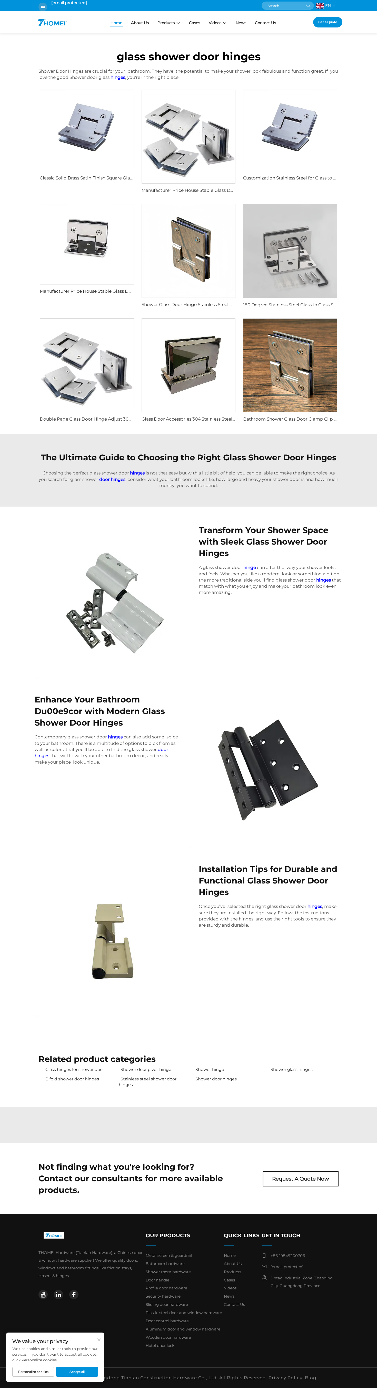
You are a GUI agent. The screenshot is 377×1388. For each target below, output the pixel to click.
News (241, 22)
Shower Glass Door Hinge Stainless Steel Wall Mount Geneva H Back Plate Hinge (228, 304)
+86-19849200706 (288, 1255)
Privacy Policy (285, 1377)
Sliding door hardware (167, 1304)
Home (116, 22)
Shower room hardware (168, 1271)
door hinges (112, 479)
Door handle (157, 1280)
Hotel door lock (160, 1345)
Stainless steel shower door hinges (147, 1082)
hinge (249, 567)
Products (166, 22)
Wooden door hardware (168, 1337)
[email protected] (69, 2)
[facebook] (73, 1294)
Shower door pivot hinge (146, 1069)
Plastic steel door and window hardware (184, 1312)
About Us (140, 22)
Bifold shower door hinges (72, 1079)
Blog (310, 1377)
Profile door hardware (166, 1288)
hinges (118, 77)
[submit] (308, 6)
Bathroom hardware (165, 1263)
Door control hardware (167, 1320)
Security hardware (163, 1296)
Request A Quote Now (300, 1179)
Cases (194, 22)
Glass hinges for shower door (74, 1069)
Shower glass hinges (292, 1069)
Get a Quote (327, 22)
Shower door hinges (216, 1079)
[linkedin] (58, 1294)
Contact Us (265, 22)
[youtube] (43, 1294)
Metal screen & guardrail (169, 1255)
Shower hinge (209, 1069)
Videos (215, 22)
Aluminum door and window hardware (183, 1329)
